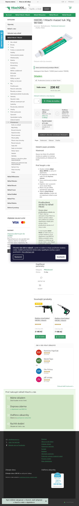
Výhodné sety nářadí (14, 33)
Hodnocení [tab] (43, 140)
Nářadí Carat (12, 190)
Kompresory (14, 63)
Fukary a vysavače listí (17, 50)
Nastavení (18, 257)
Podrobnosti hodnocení (58, 26)
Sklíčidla (13, 156)
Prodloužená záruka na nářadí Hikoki (49, 80)
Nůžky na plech (15, 78)
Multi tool (13, 76)
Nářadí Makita (12, 203)
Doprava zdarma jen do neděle (16, 234)
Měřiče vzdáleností (16, 70)
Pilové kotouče (15, 135)
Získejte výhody (46, 444)
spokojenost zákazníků (24, 418)
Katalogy (44, 451)
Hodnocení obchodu (47, 446)
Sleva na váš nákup (25, 2)
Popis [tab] (36, 140)
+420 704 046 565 (14, 442)
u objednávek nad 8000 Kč (18, 409)
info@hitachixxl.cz (13, 439)
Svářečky (13, 104)
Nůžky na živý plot (15, 81)
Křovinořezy (14, 65)
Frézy (12, 47)
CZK (63, 2)
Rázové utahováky (16, 88)
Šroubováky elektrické (17, 107)
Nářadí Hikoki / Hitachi (15, 37)
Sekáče (13, 153)
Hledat (46, 9)
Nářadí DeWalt (12, 194)
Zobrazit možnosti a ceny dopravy (44, 96)
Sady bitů (14, 145)
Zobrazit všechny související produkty (54, 135)
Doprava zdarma (10, 2)
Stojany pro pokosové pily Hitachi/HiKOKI (19, 163)
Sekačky (13, 96)
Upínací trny (15, 167)
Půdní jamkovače (15, 112)
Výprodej (10, 24)
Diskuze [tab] (51, 140)
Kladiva (12, 60)
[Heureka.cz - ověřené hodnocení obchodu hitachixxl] (57, 480)
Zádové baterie (15, 120)
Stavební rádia (14, 99)
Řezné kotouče (16, 143)
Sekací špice (15, 151)
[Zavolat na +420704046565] (31, 5)
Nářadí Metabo (12, 181)
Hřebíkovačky (14, 57)
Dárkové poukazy (13, 207)
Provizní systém (46, 458)
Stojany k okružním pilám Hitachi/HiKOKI (19, 159)
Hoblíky (12, 52)
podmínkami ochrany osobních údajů (28, 477)
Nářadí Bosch (12, 185)
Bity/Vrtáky (14, 127)
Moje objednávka (46, 461)
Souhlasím (61, 257)
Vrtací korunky (15, 169)
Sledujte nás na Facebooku (16, 445)
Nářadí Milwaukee (13, 176)
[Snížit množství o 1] (41, 102)
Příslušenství (14, 122)
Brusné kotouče (16, 130)
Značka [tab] (57, 140)
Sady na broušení (16, 148)
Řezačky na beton (15, 91)
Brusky (12, 45)
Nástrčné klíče (15, 132)
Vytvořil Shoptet (70, 502)
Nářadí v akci (12, 29)
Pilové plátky (15, 138)
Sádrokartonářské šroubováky (19, 94)
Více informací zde (28, 252)
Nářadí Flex (11, 198)
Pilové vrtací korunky (17, 140)
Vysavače (13, 114)
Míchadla (13, 73)
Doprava (44, 439)
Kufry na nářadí (16, 125)
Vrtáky (13, 172)
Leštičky (12, 68)
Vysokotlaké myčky (16, 117)
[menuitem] (8, 15)
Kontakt (43, 449)
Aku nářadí (13, 42)
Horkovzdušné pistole (17, 55)
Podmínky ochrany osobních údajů (52, 456)
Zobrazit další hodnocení (64, 386)
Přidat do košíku (52, 101)
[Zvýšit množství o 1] (41, 100)
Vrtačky (12, 109)
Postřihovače (14, 86)
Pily (11, 83)
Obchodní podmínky (47, 454)
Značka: (40, 28)
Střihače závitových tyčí (17, 101)
